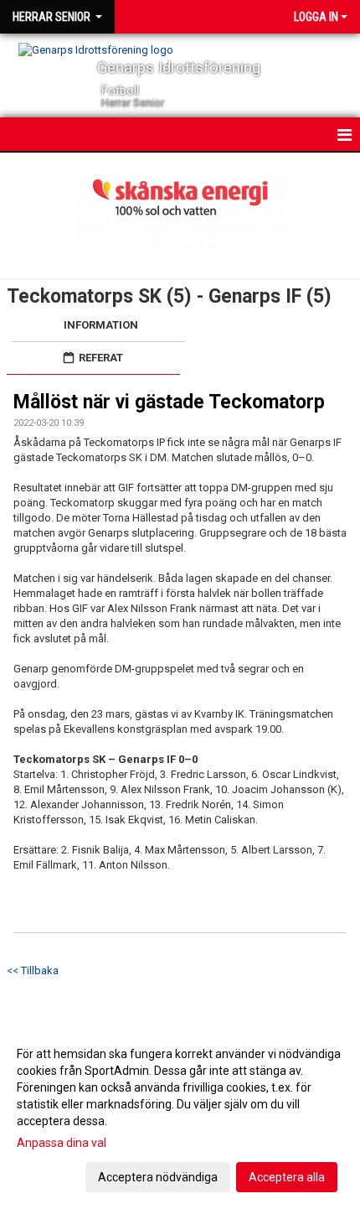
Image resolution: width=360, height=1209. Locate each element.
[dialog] (180, 1114)
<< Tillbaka (33, 970)
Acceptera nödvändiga (158, 1177)
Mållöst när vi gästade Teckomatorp (169, 402)
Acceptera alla (287, 1177)
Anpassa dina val (61, 1142)
